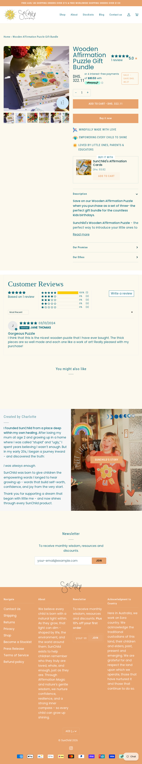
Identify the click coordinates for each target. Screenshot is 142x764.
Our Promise (80, 247)
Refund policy (14, 662)
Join (99, 560)
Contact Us (12, 609)
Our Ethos (79, 257)
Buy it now (106, 118)
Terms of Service (16, 655)
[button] (120, 56)
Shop (7, 635)
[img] (29, 323)
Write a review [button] (121, 293)
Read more (81, 234)
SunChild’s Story (106, 459)
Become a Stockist (18, 642)
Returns (9, 622)
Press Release (14, 649)
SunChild (66, 740)
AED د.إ (70, 731)
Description (80, 193)
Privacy (9, 629)
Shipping (10, 615)
